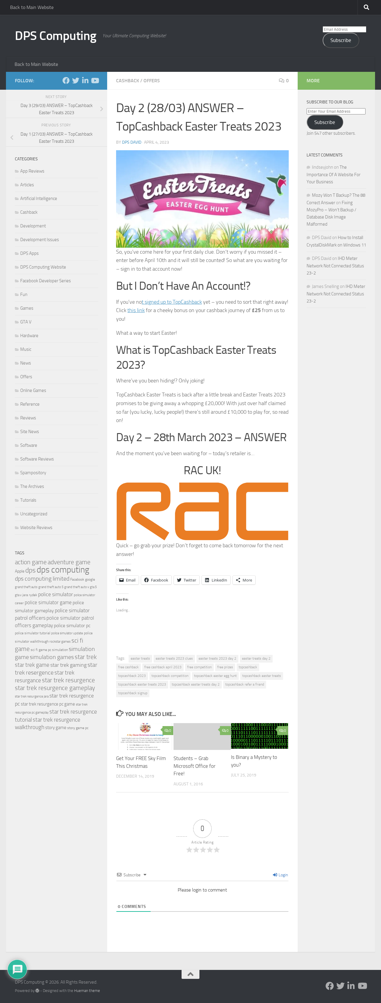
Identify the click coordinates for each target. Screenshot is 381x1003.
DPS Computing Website (43, 267)
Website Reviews (36, 527)
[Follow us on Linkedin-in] (85, 80)
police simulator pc (72, 625)
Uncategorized (33, 514)
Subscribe (340, 40)
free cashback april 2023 (163, 667)
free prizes (225, 667)
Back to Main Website (32, 7)
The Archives (32, 486)
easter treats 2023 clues (174, 658)
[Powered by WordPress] (37, 991)
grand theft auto (26, 587)
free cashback (128, 667)
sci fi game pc (41, 650)
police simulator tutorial (32, 633)
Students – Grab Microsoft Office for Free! (195, 765)
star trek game (32, 664)
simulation (60, 650)
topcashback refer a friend (244, 684)
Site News (29, 431)
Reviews (28, 418)
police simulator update (67, 633)
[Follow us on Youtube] (94, 80)
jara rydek (29, 595)
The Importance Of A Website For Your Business (333, 175)
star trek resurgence (68, 680)
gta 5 (93, 587)
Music (25, 349)
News (25, 363)
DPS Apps (29, 253)
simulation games (52, 657)
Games (26, 308)
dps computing (63, 570)
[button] (202, 198)
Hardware (29, 335)
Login (283, 875)
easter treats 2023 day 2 (217, 658)
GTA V (26, 322)
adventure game (69, 562)
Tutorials (28, 500)
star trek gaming (68, 665)
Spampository (33, 472)
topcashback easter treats (261, 676)
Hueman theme (87, 990)
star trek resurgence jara (32, 696)
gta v (18, 595)
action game (31, 562)
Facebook (77, 579)
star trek (86, 657)
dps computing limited (42, 578)
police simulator (55, 594)
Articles (27, 184)
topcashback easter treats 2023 (142, 684)
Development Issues (39, 239)
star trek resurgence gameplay (55, 688)
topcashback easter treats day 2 (196, 684)
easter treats (140, 658)
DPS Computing (55, 35)
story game (55, 727)
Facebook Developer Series (45, 280)
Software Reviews (37, 459)
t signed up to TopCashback (172, 302)
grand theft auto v (76, 587)
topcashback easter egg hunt (215, 676)
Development (33, 226)
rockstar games (60, 642)
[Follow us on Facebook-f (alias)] (66, 80)
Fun (23, 294)
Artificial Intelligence (38, 198)
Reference (30, 404)
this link (136, 310)
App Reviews (32, 171)
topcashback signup (132, 693)
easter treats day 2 (256, 658)
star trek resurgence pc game (48, 704)
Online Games (33, 390)
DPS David (131, 142)
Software (28, 445)
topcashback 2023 (132, 676)
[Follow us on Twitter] (75, 80)
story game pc (77, 728)
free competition (199, 667)
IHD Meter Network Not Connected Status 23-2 (335, 266)
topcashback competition (170, 676)
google (90, 579)
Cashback (127, 80)
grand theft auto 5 (50, 587)
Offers (151, 80)
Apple (19, 571)
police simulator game (48, 602)
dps (30, 570)
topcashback (248, 667)
